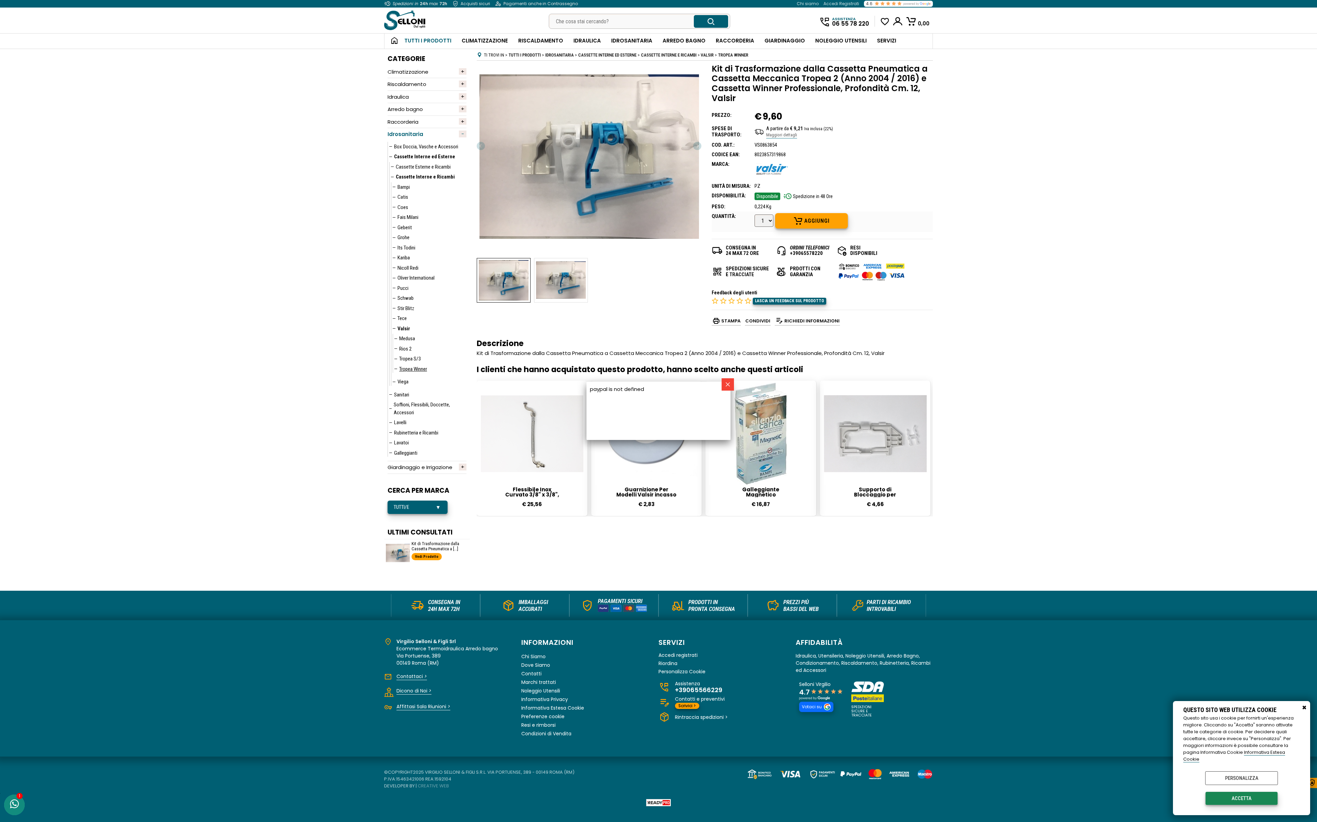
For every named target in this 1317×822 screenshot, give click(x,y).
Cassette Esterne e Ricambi (423, 167)
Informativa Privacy (544, 699)
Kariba (404, 258)
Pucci (403, 288)
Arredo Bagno (684, 40)
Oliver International (416, 278)
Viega (403, 382)
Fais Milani (408, 217)
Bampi (404, 187)
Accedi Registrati (841, 4)
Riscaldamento (540, 40)
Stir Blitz (406, 308)
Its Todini (406, 248)
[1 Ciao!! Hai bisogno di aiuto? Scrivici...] (14, 804)
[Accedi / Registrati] (898, 21)
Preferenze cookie (543, 716)
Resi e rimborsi (538, 725)
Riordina (667, 663)
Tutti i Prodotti (427, 40)
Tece (402, 318)
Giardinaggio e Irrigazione (420, 467)
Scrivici (687, 706)
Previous (481, 145)
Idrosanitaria (631, 40)
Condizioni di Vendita (546, 733)
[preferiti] (885, 22)
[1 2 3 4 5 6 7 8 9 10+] (765, 221)
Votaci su (812, 707)
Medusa (407, 338)
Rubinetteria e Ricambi (416, 433)
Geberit (405, 227)
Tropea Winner (413, 369)
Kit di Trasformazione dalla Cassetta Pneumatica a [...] (435, 546)
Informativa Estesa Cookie (552, 707)
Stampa (730, 321)
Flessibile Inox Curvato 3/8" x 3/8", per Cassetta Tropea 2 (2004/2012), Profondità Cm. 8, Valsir (532, 492)
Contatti (531, 673)
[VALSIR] (772, 176)
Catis (403, 197)
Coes (403, 207)
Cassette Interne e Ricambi (425, 177)
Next (696, 145)
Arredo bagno (405, 109)
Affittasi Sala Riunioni (423, 706)
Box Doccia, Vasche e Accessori (426, 147)
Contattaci (411, 676)
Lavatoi (401, 443)
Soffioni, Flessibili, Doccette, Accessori (422, 409)
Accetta (1241, 798)
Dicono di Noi (413, 690)
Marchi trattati (538, 682)
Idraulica (587, 40)
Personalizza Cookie (681, 672)
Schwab (406, 298)
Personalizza (1241, 778)
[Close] (728, 384)
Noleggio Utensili (841, 40)
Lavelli (400, 422)
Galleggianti (405, 453)
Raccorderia (735, 40)
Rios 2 (405, 349)
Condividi (757, 321)
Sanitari (401, 395)
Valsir (404, 329)
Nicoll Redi (408, 268)
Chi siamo (808, 4)
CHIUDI (1304, 707)
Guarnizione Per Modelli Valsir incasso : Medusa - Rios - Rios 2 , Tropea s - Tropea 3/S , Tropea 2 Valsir (646, 492)
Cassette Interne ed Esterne (424, 157)
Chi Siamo (533, 656)
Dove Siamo (535, 665)
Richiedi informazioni (812, 321)
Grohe (404, 237)
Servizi (886, 40)
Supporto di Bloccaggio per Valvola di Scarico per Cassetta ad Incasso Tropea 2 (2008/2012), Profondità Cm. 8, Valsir (875, 492)
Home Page (391, 41)
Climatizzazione (485, 40)
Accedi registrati (678, 655)
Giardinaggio (784, 40)
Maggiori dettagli (781, 134)
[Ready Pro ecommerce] (658, 802)
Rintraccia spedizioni (701, 717)
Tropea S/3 (410, 359)
